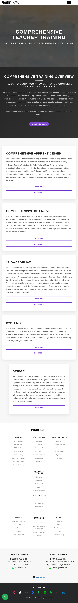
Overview (39, 441)
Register (39, 461)
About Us (59, 521)
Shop (39, 535)
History (59, 524)
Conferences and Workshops (39, 527)
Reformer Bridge (39, 490)
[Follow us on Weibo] (57, 592)
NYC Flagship (18, 444)
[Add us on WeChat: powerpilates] (51, 592)
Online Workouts (19, 535)
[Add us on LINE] (45, 592)
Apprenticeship (59, 444)
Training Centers (18, 461)
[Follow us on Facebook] (33, 592)
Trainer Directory (39, 523)
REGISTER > (39, 193)
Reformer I (39, 480)
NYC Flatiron (18, 448)
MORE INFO (39, 187)
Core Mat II (39, 448)
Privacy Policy (59, 535)
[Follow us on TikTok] (20, 592)
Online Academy (39, 455)
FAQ (59, 531)
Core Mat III (39, 451)
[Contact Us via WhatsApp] (5, 597)
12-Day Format (59, 451)
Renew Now (39, 506)
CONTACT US (40, 577)
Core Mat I (39, 444)
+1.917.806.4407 (21, 568)
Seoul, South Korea (18, 458)
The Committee (59, 528)
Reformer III (39, 487)
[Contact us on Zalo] (63, 592)
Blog (18, 528)
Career (18, 531)
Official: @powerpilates (60, 568)
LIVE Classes (18, 441)
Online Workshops (18, 521)
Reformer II (39, 484)
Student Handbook (40, 124)
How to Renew (39, 503)
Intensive (59, 448)
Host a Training (18, 465)
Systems (59, 455)
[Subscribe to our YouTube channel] (27, 592)
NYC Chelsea (18, 451)
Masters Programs (39, 532)
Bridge (59, 458)
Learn (19, 524)
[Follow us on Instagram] (14, 592)
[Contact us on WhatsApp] (39, 592)
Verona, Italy (18, 455)
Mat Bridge (39, 458)
